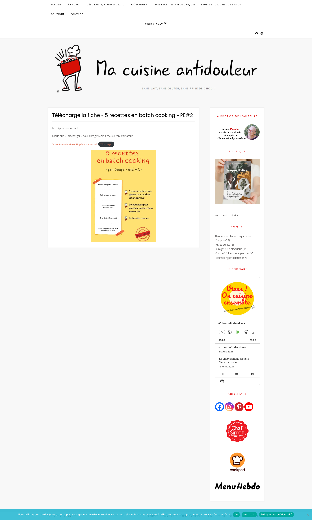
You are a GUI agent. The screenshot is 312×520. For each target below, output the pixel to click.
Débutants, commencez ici (106, 4)
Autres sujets (222, 244)
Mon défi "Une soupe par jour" (233, 253)
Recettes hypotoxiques (228, 257)
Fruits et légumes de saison (221, 4)
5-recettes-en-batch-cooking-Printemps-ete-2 (74, 144)
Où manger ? (140, 4)
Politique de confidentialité (276, 514)
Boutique (58, 14)
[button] (253, 332)
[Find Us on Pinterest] (261, 33)
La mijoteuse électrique (228, 249)
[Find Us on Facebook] (256, 33)
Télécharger (106, 144)
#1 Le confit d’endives (232, 347)
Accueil (56, 4)
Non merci (249, 514)
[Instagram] (229, 406)
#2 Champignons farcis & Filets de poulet (233, 360)
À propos (74, 4)
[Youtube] (248, 406)
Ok (236, 514)
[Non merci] (307, 514)
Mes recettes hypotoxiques (175, 4)
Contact (76, 14)
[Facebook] (219, 406)
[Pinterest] (239, 406)
